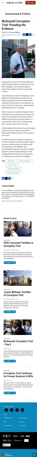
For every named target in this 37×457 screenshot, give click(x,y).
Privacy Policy (23, 418)
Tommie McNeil (15, 32)
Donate (31, 2)
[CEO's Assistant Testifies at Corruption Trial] (18, 229)
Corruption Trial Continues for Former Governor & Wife (18, 375)
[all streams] (34, 455)
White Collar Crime (13, 173)
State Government (25, 161)
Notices (21, 421)
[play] (3, 455)
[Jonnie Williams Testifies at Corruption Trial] (18, 278)
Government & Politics (18, 13)
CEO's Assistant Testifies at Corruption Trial (18, 244)
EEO (5, 421)
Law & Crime (11, 161)
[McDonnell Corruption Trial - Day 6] (18, 327)
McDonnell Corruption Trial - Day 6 (18, 343)
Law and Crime (12, 165)
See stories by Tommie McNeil (12, 201)
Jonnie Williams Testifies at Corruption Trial (17, 294)
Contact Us (22, 425)
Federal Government (13, 169)
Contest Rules (7, 425)
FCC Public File (8, 418)
